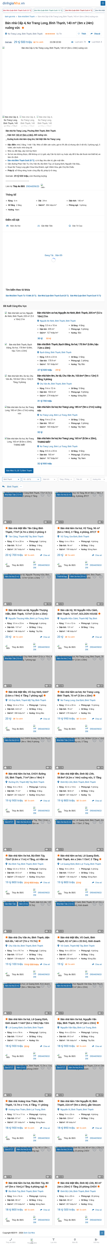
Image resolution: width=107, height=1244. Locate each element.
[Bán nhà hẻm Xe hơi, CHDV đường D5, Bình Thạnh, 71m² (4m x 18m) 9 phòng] (27, 753)
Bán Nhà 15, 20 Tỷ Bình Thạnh (19, 470)
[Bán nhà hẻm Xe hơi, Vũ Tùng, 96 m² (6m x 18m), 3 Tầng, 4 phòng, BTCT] (79, 507)
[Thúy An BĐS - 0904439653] (8, 565)
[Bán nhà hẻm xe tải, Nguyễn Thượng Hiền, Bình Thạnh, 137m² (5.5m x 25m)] (27, 589)
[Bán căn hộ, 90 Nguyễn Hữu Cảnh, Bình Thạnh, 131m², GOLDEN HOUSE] (79, 589)
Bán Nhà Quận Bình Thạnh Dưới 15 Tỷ (48, 10)
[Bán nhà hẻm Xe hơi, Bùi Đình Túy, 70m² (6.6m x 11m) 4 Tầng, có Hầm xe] (27, 835)
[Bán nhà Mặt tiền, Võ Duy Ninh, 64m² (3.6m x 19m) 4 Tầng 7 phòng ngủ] (27, 671)
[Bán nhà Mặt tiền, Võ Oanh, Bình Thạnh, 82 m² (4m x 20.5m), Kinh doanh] (79, 917)
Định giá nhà (10, 16)
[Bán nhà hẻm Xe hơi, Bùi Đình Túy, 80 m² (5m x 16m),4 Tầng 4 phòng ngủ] (27, 1162)
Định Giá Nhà (29, 1233)
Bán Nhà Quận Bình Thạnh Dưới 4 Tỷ (78, 10)
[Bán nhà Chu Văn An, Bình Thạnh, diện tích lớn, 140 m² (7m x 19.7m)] (27, 917)
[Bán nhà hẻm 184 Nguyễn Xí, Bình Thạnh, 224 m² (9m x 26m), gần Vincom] (79, 1080)
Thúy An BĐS (18, 565)
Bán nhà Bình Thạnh (26, 16)
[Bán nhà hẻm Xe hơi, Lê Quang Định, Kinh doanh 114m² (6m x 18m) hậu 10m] (27, 998)
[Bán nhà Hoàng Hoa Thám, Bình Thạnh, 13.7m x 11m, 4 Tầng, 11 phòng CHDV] (27, 1080)
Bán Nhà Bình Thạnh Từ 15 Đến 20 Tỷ (21, 296)
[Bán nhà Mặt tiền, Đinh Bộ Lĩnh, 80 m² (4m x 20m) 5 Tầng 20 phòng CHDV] (79, 1162)
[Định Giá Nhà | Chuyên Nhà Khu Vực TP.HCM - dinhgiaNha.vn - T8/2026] (13, 3)
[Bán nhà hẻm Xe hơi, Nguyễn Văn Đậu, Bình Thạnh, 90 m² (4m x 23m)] (79, 998)
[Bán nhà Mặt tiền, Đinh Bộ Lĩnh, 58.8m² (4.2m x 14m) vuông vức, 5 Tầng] (79, 753)
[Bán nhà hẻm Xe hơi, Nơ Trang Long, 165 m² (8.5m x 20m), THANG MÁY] (19, 447)
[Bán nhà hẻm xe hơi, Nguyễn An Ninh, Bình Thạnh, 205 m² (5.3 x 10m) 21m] (19, 321)
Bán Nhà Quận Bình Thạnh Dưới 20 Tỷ (17, 10)
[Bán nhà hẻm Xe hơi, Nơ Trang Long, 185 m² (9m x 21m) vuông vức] (19, 415)
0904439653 (32, 186)
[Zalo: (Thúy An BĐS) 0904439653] (43, 186)
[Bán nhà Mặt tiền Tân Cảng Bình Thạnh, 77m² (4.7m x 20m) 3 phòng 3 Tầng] (27, 507)
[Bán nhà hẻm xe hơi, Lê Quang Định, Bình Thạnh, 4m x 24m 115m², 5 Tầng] (79, 835)
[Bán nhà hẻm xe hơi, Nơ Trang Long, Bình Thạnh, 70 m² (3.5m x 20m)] (79, 671)
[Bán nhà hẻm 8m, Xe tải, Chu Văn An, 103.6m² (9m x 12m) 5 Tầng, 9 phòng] (19, 384)
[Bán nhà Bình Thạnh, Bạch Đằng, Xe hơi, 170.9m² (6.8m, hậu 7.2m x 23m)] (19, 352)
